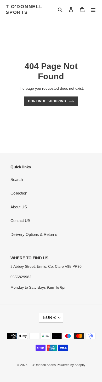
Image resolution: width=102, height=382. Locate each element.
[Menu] (93, 9)
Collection (18, 193)
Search (16, 179)
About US (18, 207)
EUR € (49, 317)
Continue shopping (47, 101)
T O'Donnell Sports (24, 9)
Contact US (20, 220)
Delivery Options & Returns (33, 234)
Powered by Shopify (71, 365)
